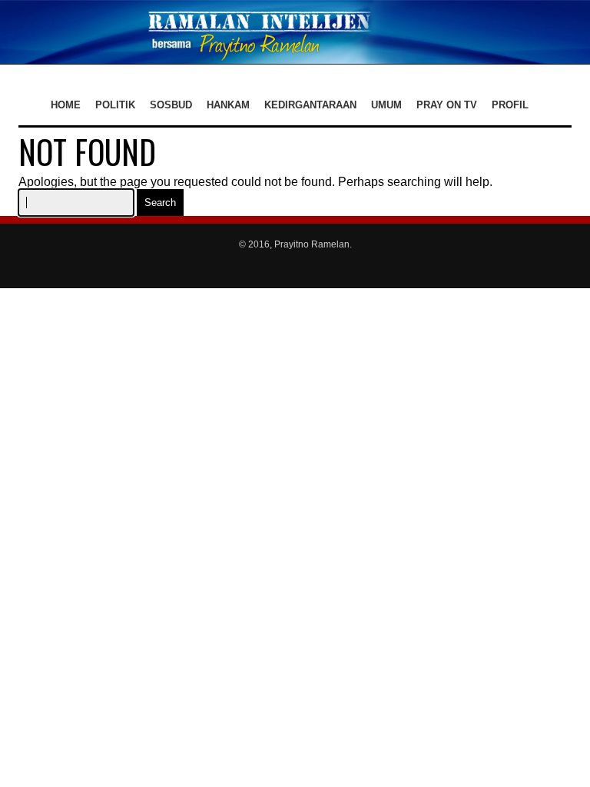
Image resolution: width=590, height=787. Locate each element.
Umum (386, 105)
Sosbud (171, 105)
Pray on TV (446, 105)
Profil (510, 105)
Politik (115, 105)
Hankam (228, 105)
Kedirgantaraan (310, 105)
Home (66, 105)
